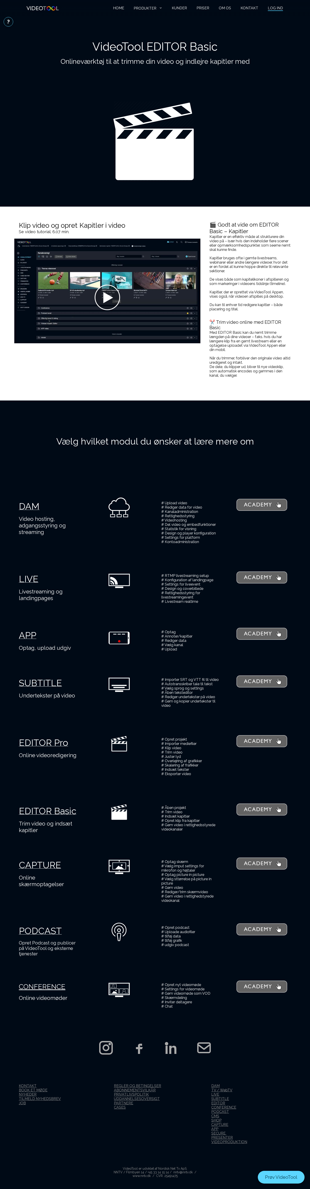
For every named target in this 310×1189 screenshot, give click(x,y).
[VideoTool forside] (42, 8)
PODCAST (220, 1112)
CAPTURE (219, 1124)
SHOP (216, 1120)
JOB (22, 1103)
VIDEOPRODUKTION (229, 1142)
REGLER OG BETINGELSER (137, 1086)
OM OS (225, 8)
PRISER (203, 8)
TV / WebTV (221, 1090)
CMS (215, 1116)
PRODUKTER (145, 8)
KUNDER (179, 8)
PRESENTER (222, 1137)
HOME (118, 8)
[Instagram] (106, 1048)
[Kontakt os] (204, 1048)
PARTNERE (123, 1103)
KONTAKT (249, 8)
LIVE (215, 1094)
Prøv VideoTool (281, 1177)
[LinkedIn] (171, 1048)
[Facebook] (139, 1048)
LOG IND (275, 8)
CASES (120, 1107)
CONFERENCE (223, 1107)
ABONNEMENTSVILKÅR (135, 1090)
